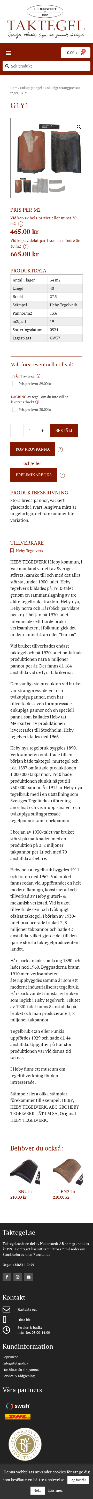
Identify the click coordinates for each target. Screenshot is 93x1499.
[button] (8, 52)
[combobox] (46, 66)
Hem (13, 87)
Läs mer (55, 1490)
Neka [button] (38, 1490)
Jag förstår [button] (78, 1480)
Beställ (64, 430)
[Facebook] (7, 1277)
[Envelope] (28, 1277)
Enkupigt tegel (31, 87)
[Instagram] (17, 1277)
